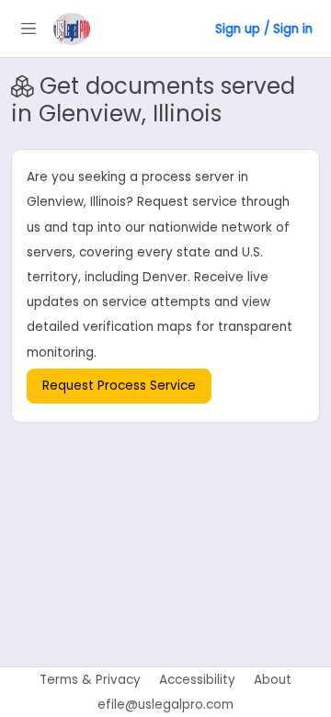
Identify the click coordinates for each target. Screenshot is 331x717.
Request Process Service (119, 385)
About (272, 680)
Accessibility (197, 680)
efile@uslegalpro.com (165, 704)
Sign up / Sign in (264, 29)
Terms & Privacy (90, 680)
